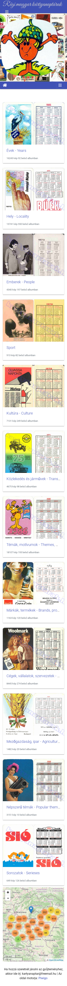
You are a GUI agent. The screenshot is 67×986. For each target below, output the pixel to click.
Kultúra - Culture (20, 413)
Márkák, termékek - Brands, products (36, 610)
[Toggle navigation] (7, 12)
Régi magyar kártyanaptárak (32, 4)
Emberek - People (21, 282)
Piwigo (43, 978)
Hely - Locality (18, 216)
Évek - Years (16, 150)
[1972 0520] (31, 910)
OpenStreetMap (56, 959)
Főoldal (5, 85)
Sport (11, 347)
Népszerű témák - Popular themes (34, 807)
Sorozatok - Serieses (23, 873)
